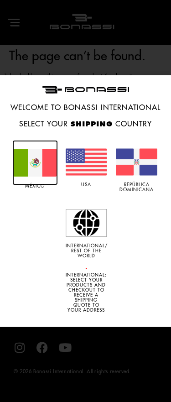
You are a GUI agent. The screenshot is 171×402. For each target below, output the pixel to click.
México (35, 186)
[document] (85, 201)
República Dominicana (136, 187)
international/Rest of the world (87, 251)
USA (86, 185)
